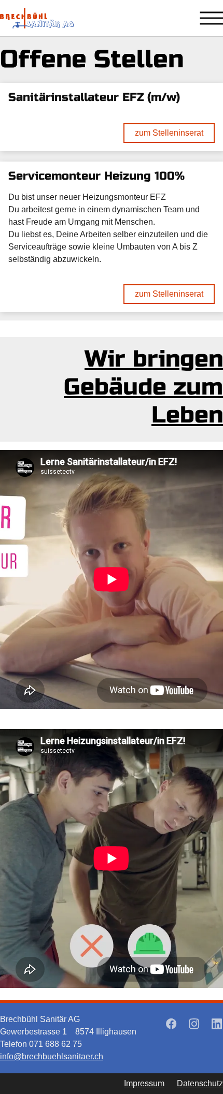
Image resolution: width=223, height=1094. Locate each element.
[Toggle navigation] (211, 18)
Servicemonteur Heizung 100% (96, 176)
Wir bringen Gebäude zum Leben (143, 387)
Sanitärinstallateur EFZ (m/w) (94, 97)
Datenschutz (200, 1083)
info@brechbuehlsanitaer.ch (51, 1056)
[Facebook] (171, 1023)
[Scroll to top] (191, 1062)
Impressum (144, 1083)
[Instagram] (194, 1023)
